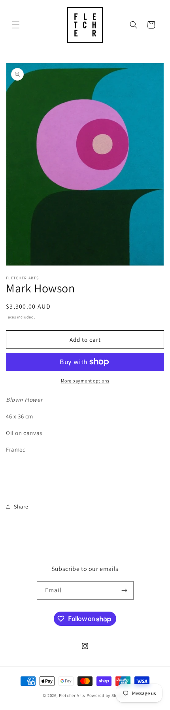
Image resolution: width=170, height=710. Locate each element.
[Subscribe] (124, 590)
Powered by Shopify (107, 695)
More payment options (85, 381)
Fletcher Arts (72, 695)
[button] (16, 25)
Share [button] (21, 506)
